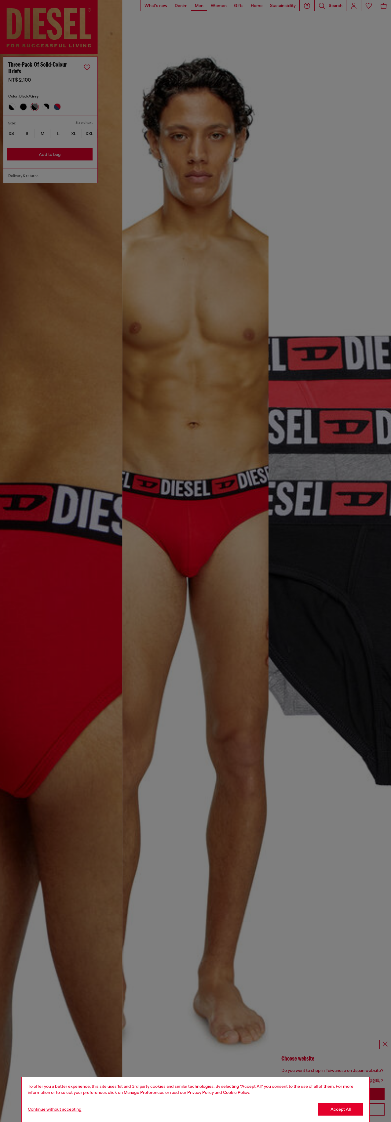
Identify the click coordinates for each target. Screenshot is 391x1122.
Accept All (341, 1109)
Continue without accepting (55, 1109)
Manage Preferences (144, 1092)
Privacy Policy (200, 1092)
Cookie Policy (236, 1092)
